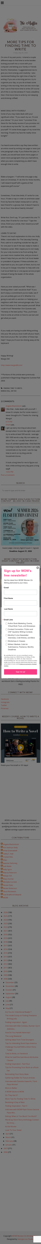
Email (6, 587)
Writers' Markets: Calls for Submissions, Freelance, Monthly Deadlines (21, 647)
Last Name (8, 609)
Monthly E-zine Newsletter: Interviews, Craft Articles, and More (21, 636)
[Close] (37, 567)
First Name (8, 598)
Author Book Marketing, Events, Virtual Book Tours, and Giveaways (21, 624)
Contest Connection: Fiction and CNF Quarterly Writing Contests (20, 630)
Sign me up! (20, 672)
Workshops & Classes (16, 641)
